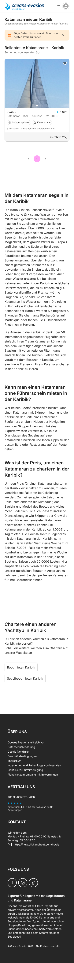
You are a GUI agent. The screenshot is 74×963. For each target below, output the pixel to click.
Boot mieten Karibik (21, 667)
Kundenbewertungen (21, 797)
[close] (63, 35)
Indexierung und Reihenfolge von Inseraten (34, 765)
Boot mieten (30, 23)
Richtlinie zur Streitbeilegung (25, 770)
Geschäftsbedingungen (22, 756)
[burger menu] (59, 6)
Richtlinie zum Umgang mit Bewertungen (33, 774)
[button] (37, 105)
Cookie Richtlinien (18, 751)
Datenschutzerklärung (21, 747)
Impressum (14, 760)
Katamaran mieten (48, 23)
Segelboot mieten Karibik (25, 678)
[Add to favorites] (65, 63)
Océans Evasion (13, 23)
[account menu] (65, 6)
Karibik (64, 23)
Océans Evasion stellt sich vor (26, 742)
